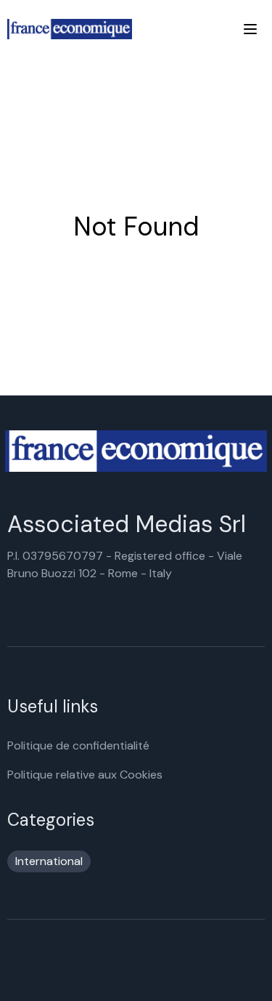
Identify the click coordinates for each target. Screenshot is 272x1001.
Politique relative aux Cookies (84, 774)
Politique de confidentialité (78, 745)
